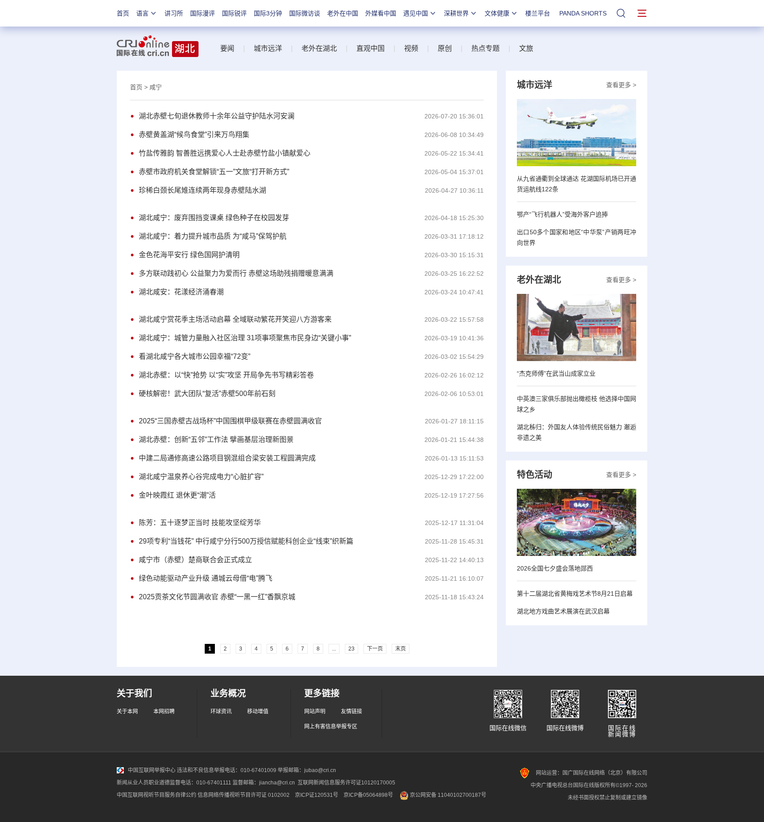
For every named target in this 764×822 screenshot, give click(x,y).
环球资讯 (221, 711)
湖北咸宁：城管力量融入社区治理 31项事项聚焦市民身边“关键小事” (245, 338)
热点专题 (485, 48)
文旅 (526, 48)
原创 (445, 48)
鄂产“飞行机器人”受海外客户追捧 (562, 214)
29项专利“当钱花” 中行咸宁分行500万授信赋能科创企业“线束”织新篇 (246, 541)
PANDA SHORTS (583, 13)
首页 (123, 13)
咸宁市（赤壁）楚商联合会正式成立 (195, 559)
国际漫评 (202, 13)
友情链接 (351, 711)
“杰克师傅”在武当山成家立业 (556, 373)
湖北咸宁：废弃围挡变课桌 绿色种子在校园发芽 (214, 217)
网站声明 (314, 711)
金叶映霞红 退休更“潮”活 (177, 495)
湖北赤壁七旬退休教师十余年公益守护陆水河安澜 (216, 116)
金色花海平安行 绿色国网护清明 (189, 255)
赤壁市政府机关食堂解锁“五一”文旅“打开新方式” (214, 171)
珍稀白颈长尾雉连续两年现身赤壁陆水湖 (202, 190)
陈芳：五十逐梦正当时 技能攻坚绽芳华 (200, 522)
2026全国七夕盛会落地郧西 (555, 568)
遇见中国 (415, 13)
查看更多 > (621, 84)
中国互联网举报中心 (152, 770)
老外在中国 (342, 13)
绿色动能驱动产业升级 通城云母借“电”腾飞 (205, 578)
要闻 (227, 48)
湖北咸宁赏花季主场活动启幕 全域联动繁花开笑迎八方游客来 (235, 319)
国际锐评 (234, 13)
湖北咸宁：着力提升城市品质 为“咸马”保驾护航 (212, 236)
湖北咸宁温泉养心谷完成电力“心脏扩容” (201, 476)
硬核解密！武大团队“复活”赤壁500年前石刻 (207, 393)
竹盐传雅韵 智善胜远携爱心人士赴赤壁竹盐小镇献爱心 (224, 153)
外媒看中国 (380, 13)
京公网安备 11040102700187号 (447, 795)
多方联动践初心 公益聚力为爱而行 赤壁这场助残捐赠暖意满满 (236, 273)
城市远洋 (268, 48)
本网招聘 (164, 711)
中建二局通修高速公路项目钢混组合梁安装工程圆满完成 (227, 458)
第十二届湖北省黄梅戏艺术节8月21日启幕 (575, 593)
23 (351, 649)
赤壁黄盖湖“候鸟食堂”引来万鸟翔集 (194, 134)
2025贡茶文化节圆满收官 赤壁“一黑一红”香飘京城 (217, 597)
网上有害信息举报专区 (330, 726)
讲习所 (173, 13)
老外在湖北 (319, 48)
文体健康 (497, 13)
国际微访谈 (304, 13)
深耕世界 (456, 13)
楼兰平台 (537, 13)
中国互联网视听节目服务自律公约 (156, 795)
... (334, 649)
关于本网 (127, 711)
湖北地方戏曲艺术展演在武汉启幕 (563, 611)
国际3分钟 (268, 13)
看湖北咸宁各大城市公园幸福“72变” (194, 356)
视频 (411, 48)
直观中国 (370, 48)
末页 (400, 649)
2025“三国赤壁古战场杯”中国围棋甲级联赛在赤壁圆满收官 (230, 421)
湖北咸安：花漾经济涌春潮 (181, 292)
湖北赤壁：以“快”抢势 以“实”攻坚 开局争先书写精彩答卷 (226, 375)
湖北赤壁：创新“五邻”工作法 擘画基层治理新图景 (216, 439)
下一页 (375, 649)
